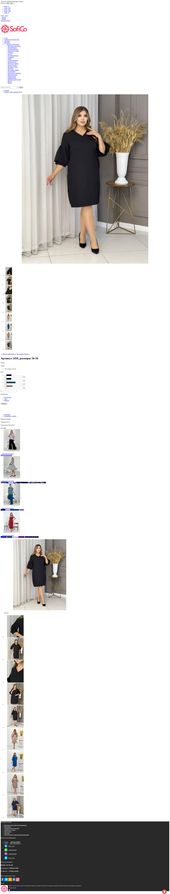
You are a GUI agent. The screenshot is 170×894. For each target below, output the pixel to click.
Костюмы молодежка (14, 46)
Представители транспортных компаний (16, 835)
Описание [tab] (7, 414)
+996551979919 (12, 850)
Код (2, 428)
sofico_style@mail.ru (15, 843)
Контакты (7, 43)
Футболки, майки (13, 63)
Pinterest (6, 400)
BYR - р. (6, 6)
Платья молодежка (13, 51)
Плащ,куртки (12, 76)
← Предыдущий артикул (8, 354)
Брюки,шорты (12, 62)
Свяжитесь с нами (9, 830)
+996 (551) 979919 (15, 842)
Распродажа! (11, 71)
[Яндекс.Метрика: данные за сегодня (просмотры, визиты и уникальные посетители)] (14, 890)
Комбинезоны (12, 78)
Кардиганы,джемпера (14, 73)
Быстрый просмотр (7, 454)
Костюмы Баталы (13, 55)
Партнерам (7, 827)
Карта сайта (7, 831)
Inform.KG (18, 887)
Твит (5, 399)
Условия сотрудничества (11, 39)
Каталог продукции (11, 44)
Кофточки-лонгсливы (14, 79)
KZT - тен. (7, 9)
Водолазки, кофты (13, 70)
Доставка (7, 41)
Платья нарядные (13, 49)
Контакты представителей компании (15, 825)
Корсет (10, 81)
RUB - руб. (7, 11)
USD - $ (6, 13)
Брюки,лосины (12, 65)
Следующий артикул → (23, 354)
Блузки (10, 54)
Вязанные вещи (12, 75)
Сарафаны (11, 57)
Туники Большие (13, 60)
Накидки (10, 68)
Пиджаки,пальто (13, 67)
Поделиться (7, 397)
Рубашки (10, 52)
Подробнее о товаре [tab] (10, 416)
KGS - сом (7, 8)
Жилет (10, 83)
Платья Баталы (12, 47)
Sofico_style (11, 846)
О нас (6, 38)
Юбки (9, 59)
